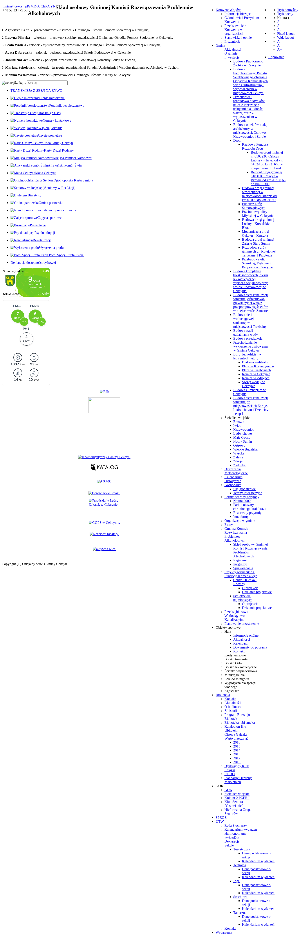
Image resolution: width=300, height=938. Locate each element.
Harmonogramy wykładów (235, 835)
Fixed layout (286, 33)
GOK (228, 790)
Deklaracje (231, 841)
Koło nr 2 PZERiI (236, 798)
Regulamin (240, 560)
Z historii (230, 711)
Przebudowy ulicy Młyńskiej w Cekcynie (257, 214)
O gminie (230, 53)
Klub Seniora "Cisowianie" (233, 804)
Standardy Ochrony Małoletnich (238, 780)
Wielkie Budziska (245, 449)
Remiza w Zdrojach (255, 378)
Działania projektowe (257, 592)
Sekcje (229, 845)
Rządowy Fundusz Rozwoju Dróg (255, 146)
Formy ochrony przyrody (241, 497)
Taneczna (239, 912)
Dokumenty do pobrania (250, 647)
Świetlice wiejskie (236, 418)
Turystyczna (241, 849)
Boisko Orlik (233, 663)
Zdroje (237, 461)
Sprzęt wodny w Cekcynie (253, 384)
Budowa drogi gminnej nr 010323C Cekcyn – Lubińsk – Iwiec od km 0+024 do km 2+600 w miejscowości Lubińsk (267, 160)
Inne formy (241, 516)
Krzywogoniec (243, 429)
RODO (229, 774)
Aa (279, 22)
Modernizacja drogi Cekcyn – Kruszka (255, 233)
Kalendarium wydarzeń (240, 829)
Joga (236, 881)
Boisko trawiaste (236, 659)
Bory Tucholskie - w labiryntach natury (247, 356)
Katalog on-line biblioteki (235, 728)
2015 (236, 746)
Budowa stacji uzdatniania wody (245, 332)
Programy (240, 564)
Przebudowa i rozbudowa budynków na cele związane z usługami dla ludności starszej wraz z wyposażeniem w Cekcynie (249, 109)
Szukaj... (20, 82)
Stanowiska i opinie (238, 37)
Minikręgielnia (234, 675)
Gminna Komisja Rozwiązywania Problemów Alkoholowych (236, 534)
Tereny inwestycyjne (247, 493)
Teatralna (239, 865)
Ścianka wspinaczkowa (240, 671)
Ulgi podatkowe (244, 489)
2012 (236, 758)
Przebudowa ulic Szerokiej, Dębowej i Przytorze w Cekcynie (257, 263)
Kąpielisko (231, 691)
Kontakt (238, 651)
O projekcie (250, 588)
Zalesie (238, 457)
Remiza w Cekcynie (256, 374)
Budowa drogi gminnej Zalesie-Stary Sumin (258, 241)
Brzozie (238, 421)
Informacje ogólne (245, 635)
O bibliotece (232, 707)
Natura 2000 (242, 501)
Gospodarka (232, 485)
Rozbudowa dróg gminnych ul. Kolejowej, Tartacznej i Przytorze (259, 251)
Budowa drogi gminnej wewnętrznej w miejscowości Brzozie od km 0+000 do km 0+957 (259, 194)
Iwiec (237, 425)
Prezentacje (232, 41)
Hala (227, 631)
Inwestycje (231, 57)
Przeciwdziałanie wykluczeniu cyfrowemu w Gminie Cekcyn (250, 346)
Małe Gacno (241, 437)
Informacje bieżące (237, 14)
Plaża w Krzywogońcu (258, 366)
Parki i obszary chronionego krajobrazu (249, 507)
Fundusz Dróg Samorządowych (253, 206)
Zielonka (239, 465)
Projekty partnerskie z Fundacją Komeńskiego (240, 574)
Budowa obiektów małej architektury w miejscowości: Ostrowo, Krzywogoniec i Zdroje (250, 130)
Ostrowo (239, 445)
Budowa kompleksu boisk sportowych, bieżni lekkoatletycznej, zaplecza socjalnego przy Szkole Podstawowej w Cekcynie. (250, 281)
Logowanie (276, 57)
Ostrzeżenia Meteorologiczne (236, 471)
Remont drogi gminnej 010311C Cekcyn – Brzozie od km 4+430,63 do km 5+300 (268, 178)
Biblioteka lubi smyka (239, 722)
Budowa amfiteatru (255, 362)
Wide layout (285, 37)
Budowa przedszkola (247, 338)
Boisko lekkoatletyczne (240, 667)
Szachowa (240, 897)
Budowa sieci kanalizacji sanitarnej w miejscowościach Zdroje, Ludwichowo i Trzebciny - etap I (250, 406)
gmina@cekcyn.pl (15, 6)
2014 (236, 750)
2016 (236, 742)
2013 (236, 754)
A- (279, 41)
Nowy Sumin (242, 441)
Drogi (237, 140)
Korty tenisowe (235, 655)
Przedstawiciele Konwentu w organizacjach (235, 29)
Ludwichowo (242, 433)
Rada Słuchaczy (235, 825)
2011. (237, 762)
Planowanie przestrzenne (241, 623)
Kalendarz (240, 643)
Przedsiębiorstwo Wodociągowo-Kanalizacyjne (236, 615)
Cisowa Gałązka (235, 734)
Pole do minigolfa (236, 679)
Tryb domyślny (287, 10)
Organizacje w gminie (239, 520)
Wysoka (238, 453)
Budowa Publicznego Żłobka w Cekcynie (248, 63)
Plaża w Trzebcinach (256, 370)
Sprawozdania (243, 568)
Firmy (228, 524)
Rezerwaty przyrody (247, 513)
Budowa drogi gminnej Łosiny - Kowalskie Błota (258, 223)
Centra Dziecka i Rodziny (245, 582)
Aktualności (232, 49)
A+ (279, 49)
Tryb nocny (285, 14)
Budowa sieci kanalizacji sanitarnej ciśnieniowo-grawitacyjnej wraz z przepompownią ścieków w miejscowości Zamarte (250, 303)
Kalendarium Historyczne (233, 479)
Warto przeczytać (236, 738)
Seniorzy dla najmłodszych (242, 598)
